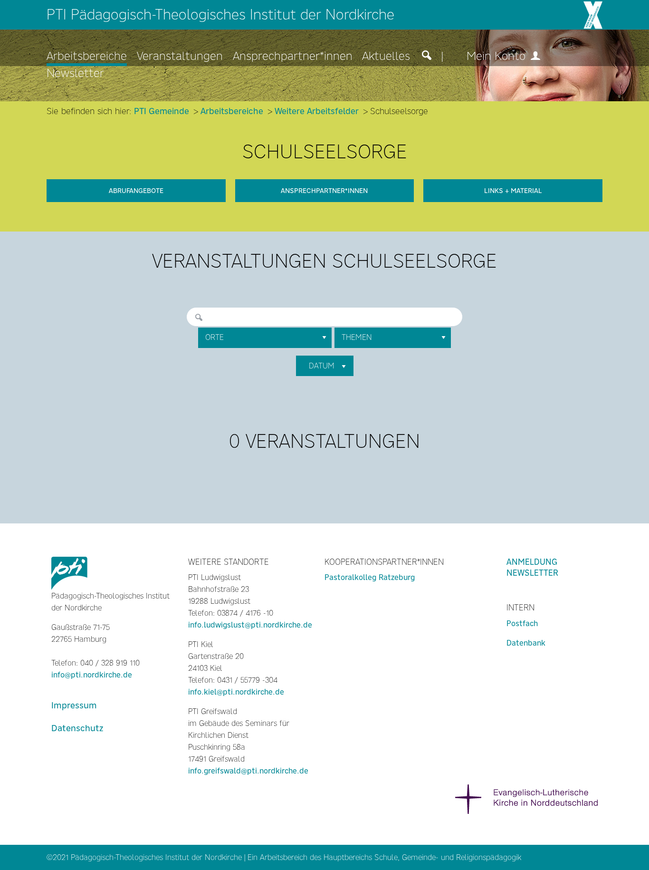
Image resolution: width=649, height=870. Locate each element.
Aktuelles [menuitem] (386, 56)
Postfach (522, 623)
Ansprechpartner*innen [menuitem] (293, 56)
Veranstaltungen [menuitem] (180, 56)
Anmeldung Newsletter (532, 568)
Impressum (74, 705)
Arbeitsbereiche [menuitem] (87, 56)
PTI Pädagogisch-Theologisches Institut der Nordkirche (220, 14)
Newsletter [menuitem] (75, 73)
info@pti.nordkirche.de (91, 675)
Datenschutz (77, 728)
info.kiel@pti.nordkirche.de (236, 692)
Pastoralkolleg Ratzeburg (369, 577)
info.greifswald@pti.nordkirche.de (248, 771)
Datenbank (525, 643)
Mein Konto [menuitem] (498, 56)
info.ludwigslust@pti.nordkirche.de (250, 625)
